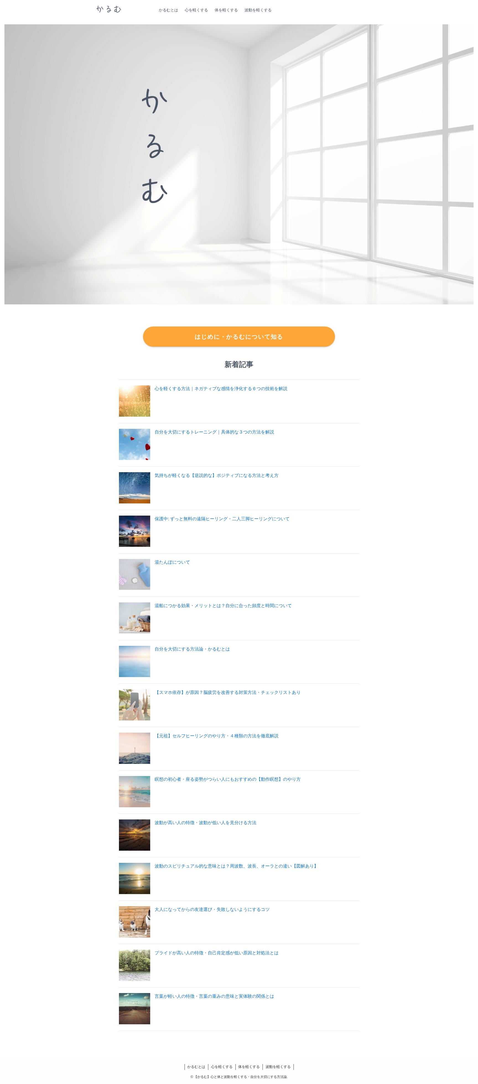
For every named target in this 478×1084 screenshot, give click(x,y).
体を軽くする (249, 1067)
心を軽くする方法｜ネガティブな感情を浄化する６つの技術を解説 (221, 388)
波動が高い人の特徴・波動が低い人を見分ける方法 (205, 822)
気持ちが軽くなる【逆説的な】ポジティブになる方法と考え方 (217, 475)
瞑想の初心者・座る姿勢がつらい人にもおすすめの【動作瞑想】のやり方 (228, 779)
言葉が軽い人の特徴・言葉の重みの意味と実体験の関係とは (214, 996)
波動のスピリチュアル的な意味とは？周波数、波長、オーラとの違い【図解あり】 (236, 866)
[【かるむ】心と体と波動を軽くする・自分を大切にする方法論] (108, 9)
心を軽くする (222, 1067)
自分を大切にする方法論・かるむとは (192, 649)
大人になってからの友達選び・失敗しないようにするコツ (212, 909)
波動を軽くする (278, 1067)
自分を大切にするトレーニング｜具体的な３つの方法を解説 (214, 432)
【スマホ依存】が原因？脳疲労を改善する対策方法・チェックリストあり (228, 692)
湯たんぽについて (172, 562)
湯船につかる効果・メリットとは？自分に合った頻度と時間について (223, 605)
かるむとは (196, 1067)
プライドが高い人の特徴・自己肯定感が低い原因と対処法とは (217, 952)
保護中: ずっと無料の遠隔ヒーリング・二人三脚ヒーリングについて (222, 518)
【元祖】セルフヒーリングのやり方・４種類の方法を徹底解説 (217, 735)
